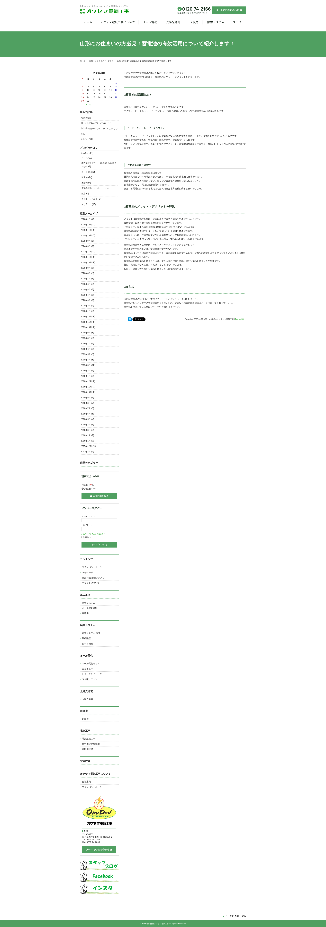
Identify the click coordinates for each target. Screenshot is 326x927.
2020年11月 (86, 257)
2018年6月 (86, 414)
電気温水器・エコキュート (94, 188)
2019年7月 (86, 343)
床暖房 (85, 613)
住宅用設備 (87, 749)
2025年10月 (86, 235)
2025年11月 (86, 230)
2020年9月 (86, 268)
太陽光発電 (87, 699)
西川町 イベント (90, 199)
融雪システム (88, 603)
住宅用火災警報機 (91, 744)
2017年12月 (86, 446)
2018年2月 (86, 435)
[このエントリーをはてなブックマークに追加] (130, 319)
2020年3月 (86, 300)
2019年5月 (86, 354)
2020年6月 (86, 284)
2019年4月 (86, 360)
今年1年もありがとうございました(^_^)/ (99, 128)
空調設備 (85, 760)
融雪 (84, 193)
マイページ (87, 572)
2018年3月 (86, 430)
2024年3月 (86, 246)
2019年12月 (86, 316)
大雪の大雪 (86, 118)
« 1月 (88, 104)
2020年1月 (86, 311)
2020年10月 (86, 262)
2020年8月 (86, 273)
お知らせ (85, 153)
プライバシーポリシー (93, 567)
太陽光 (85, 182)
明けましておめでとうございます (96, 123)
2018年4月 (86, 424)
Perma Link (239, 319)
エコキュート (88, 669)
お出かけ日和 (87, 139)
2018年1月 (86, 441)
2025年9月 (86, 241)
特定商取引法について (93, 577)
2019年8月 (86, 338)
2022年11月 (86, 251)
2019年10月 (86, 327)
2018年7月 (86, 408)
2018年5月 (86, 419)
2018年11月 (86, 387)
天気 (83, 134)
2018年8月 (86, 403)
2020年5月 (86, 289)
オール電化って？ (91, 663)
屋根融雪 (86, 638)
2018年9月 (86, 397)
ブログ (84, 158)
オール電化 (87, 172)
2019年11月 (86, 322)
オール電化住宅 (89, 608)
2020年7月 (86, 279)
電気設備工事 (88, 738)
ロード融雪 (87, 644)
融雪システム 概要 (91, 633)
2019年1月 (86, 376)
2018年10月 (86, 392)
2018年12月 (86, 381)
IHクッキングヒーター (93, 674)
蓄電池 (85, 177)
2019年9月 (86, 333)
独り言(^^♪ (86, 204)
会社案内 (86, 781)
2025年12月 (86, 224)
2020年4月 (86, 295)
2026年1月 (86, 219)
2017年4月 (86, 451)
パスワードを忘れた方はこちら (93, 534)
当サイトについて (91, 583)
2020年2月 (86, 306)
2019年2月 (86, 370)
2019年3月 (86, 365)
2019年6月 (86, 349)
